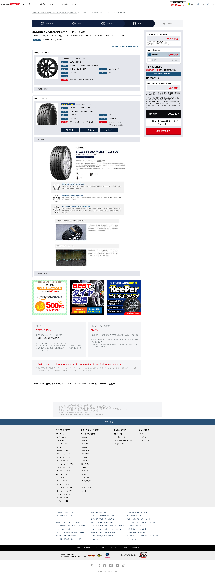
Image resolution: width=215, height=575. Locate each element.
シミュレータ (66, 4)
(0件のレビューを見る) (116, 125)
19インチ (69, 72)
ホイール (40, 4)
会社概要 (78, 548)
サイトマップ (115, 548)
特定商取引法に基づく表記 (131, 548)
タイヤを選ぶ (73, 12)
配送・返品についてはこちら (48, 338)
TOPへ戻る (108, 422)
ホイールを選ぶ (55, 12)
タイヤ (27, 4)
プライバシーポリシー (100, 548)
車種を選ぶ (64, 12)
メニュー (51, 4)
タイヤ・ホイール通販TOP (40, 12)
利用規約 (87, 548)
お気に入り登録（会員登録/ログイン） (127, 46)
